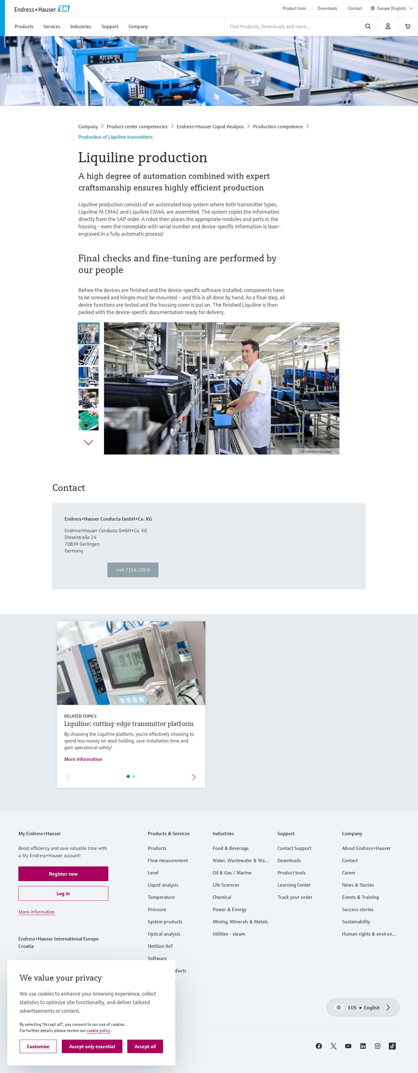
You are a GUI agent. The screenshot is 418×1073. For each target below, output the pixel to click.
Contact (355, 8)
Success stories (358, 909)
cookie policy (98, 1030)
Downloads (327, 8)
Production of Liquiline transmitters (115, 137)
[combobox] (395, 8)
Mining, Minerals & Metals (240, 921)
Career (349, 872)
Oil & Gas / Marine (232, 872)
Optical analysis (164, 934)
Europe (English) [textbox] (391, 8)
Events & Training (360, 897)
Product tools (294, 8)
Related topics (80, 716)
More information (83, 759)
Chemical (222, 897)
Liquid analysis (163, 885)
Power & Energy (229, 909)
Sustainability (356, 921)
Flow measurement (168, 860)
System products (165, 921)
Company (88, 126)
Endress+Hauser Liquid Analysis (210, 126)
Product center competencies (137, 126)
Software (157, 958)
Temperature (161, 897)
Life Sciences (226, 885)
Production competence (278, 126)
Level (153, 872)
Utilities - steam (229, 934)
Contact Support (294, 848)
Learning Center (294, 885)
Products (157, 848)
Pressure (157, 909)
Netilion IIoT (160, 946)
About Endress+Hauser (366, 848)
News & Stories (358, 885)
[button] (63, 873)
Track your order (295, 897)
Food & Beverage (230, 848)
